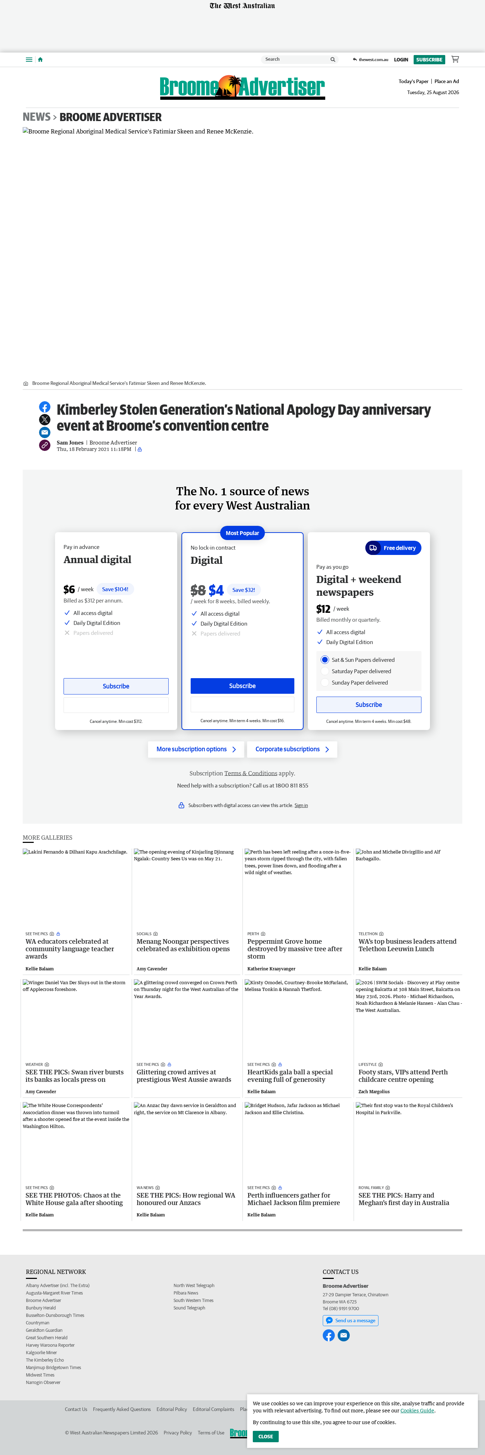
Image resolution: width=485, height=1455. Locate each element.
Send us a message (355, 1320)
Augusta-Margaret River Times (54, 1293)
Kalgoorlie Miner (41, 1352)
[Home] (40, 59)
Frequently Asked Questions (122, 1409)
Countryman (37, 1322)
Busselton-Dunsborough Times (55, 1315)
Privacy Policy (178, 1432)
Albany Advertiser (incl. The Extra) (57, 1285)
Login (401, 59)
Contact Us (76, 1409)
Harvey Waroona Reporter (50, 1345)
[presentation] (325, 659)
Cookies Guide (417, 1410)
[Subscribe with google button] (242, 704)
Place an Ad (447, 81)
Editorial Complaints (213, 1409)
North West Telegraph (194, 1285)
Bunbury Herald (41, 1307)
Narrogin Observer (43, 1382)
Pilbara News (186, 1293)
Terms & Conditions (250, 773)
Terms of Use (211, 1432)
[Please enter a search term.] (333, 59)
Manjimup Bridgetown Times (53, 1367)
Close (265, 1436)
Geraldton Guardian (44, 1330)
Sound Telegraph (189, 1307)
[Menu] (29, 59)
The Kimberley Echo (45, 1360)
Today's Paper (414, 81)
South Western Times (193, 1300)
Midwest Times (40, 1375)
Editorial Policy (172, 1409)
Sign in (301, 805)
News (36, 117)
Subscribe (429, 59)
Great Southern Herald (46, 1337)
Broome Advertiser (111, 117)
